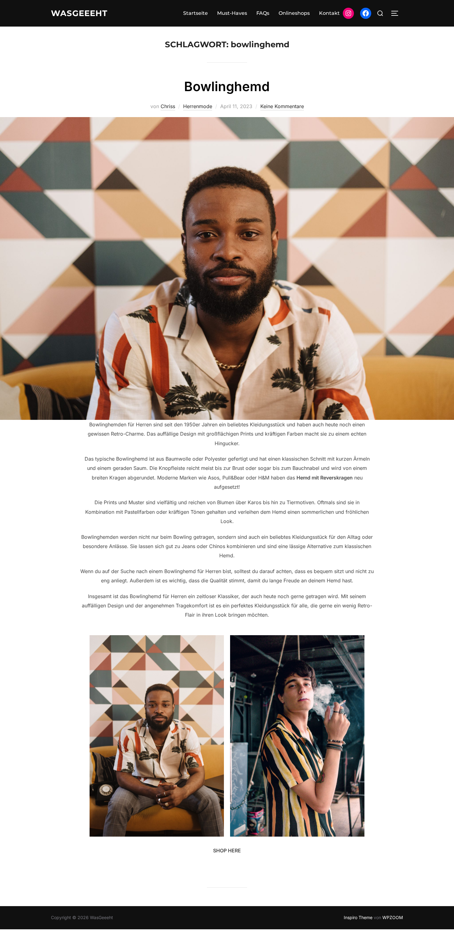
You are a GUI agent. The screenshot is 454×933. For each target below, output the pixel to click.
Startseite (195, 13)
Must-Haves (232, 13)
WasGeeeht (79, 13)
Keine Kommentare (282, 106)
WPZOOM (392, 917)
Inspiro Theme (358, 917)
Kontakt (329, 13)
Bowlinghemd (227, 86)
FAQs (262, 13)
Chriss (168, 106)
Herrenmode (197, 106)
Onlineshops (294, 13)
